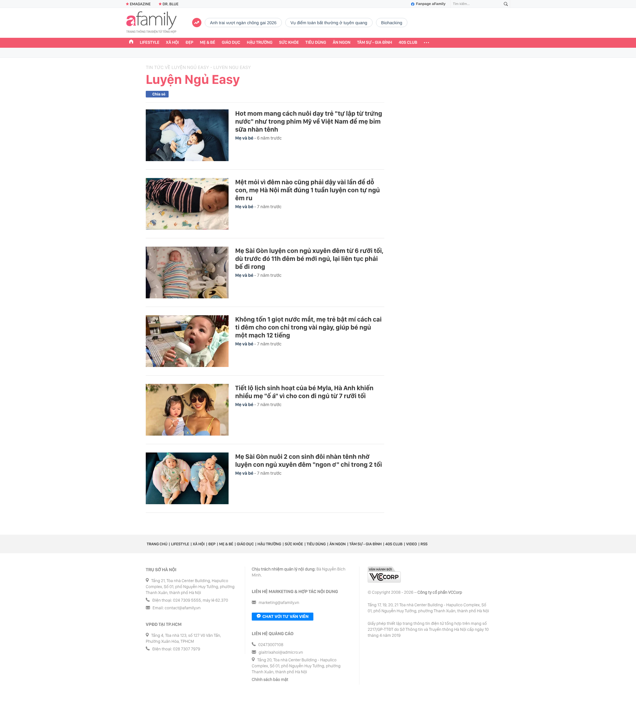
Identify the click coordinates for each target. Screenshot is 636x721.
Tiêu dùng (315, 42)
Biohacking (391, 22)
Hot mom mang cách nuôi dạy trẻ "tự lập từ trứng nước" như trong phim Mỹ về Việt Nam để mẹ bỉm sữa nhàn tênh (308, 121)
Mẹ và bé (244, 138)
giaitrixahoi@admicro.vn (281, 652)
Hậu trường (259, 42)
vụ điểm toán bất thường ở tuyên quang (329, 22)
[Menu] (426, 43)
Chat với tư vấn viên (285, 616)
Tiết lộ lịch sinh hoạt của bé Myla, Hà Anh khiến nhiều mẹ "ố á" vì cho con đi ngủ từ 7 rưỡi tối (304, 392)
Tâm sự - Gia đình (374, 42)
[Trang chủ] (131, 42)
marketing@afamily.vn (279, 602)
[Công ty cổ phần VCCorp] (384, 575)
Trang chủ (157, 544)
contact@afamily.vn (182, 608)
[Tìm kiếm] (506, 4)
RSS (424, 544)
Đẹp (189, 42)
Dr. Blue (171, 4)
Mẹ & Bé (207, 42)
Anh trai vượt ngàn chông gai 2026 (243, 22)
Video (411, 544)
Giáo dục (231, 42)
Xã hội (172, 42)
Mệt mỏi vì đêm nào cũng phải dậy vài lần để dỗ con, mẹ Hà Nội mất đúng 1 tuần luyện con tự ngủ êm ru (307, 190)
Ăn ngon (341, 42)
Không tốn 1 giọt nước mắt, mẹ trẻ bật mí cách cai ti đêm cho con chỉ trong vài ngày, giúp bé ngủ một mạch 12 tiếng (308, 327)
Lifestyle (149, 42)
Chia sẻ (158, 94)
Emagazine (140, 4)
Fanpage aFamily (431, 4)
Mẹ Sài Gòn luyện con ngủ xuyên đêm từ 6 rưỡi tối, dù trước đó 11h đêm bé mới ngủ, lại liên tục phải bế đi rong (309, 258)
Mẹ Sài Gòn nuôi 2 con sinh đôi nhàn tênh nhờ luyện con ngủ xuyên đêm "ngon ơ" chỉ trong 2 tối (308, 460)
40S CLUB (408, 42)
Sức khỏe (289, 42)
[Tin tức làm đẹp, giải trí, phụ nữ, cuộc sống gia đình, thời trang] (151, 22)
